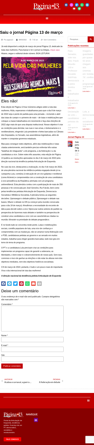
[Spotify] (79, 8)
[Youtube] (74, 8)
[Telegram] (87, 5)
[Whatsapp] (82, 5)
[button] (47, 18)
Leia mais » (72, 108)
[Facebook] (66, 5)
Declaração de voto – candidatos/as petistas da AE (74, 118)
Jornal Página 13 (76, 137)
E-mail (4, 345)
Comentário (7, 304)
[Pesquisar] (91, 39)
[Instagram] (71, 5)
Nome (4, 335)
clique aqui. (55, 50)
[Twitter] (77, 5)
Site (3, 355)
